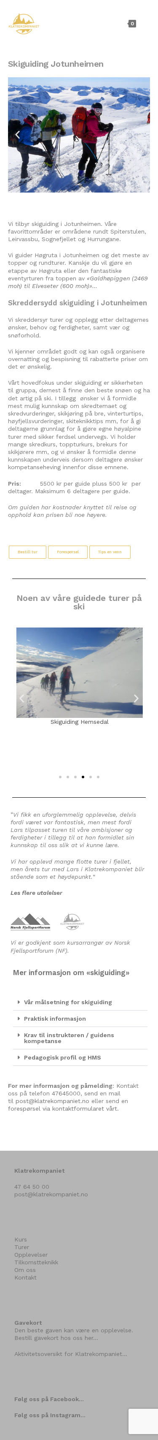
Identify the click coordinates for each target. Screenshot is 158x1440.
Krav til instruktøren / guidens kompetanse (69, 1038)
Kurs (20, 1239)
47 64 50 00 (31, 1186)
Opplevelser (31, 1254)
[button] (17, 135)
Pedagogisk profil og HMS (62, 1057)
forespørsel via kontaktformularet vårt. (63, 1108)
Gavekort (28, 1322)
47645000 (66, 1093)
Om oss (25, 1269)
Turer (21, 1247)
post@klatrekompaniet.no (52, 1101)
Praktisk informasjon (55, 1018)
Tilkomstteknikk (36, 1262)
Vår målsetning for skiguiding (68, 1002)
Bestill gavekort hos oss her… (56, 1337)
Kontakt (25, 1277)
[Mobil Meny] (144, 23)
